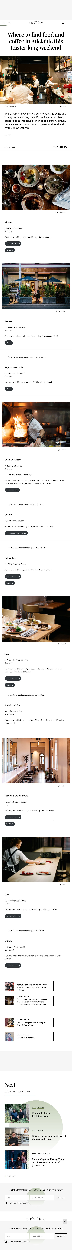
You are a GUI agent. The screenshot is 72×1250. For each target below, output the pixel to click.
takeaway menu (13, 817)
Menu (8, 343)
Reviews (27, 1092)
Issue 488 (40, 1107)
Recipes (20, 1092)
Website (9, 250)
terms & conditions (23, 1203)
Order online (12, 490)
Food (9, 1092)
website (9, 583)
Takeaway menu (13, 576)
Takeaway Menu (13, 244)
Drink (14, 1092)
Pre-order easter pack (16, 533)
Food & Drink (10, 147)
